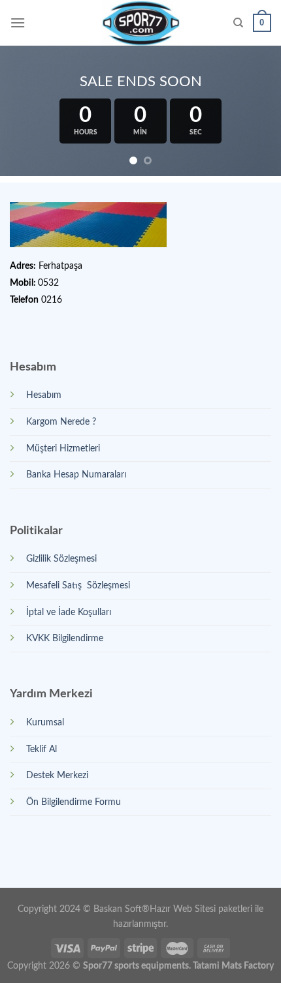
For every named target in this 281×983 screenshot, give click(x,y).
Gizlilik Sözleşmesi (61, 559)
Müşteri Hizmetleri (63, 448)
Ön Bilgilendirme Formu (73, 802)
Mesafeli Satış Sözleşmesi (78, 585)
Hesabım (43, 395)
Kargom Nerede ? (61, 422)
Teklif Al (41, 749)
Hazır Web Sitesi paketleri (201, 909)
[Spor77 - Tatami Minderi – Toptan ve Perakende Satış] (141, 23)
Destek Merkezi (57, 775)
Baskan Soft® (121, 909)
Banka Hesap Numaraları (76, 474)
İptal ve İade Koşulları (68, 612)
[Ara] (238, 22)
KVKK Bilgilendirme (64, 638)
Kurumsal (45, 722)
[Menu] (17, 22)
